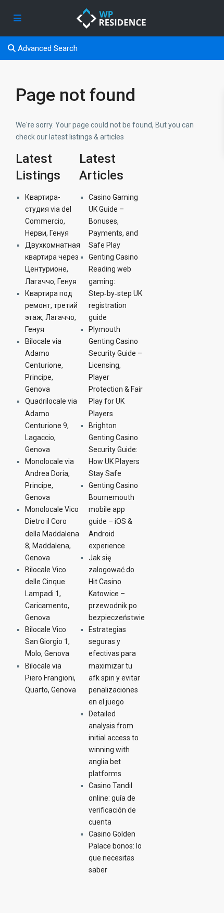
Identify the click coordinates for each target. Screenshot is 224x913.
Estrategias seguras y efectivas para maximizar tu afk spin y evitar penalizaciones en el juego (114, 665)
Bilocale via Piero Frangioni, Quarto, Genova (50, 678)
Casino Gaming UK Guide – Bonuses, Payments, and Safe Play (113, 221)
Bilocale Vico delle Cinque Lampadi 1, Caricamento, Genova (47, 593)
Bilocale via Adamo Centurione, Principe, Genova (44, 365)
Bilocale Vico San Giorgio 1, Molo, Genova (47, 641)
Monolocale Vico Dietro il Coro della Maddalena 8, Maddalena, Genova (52, 533)
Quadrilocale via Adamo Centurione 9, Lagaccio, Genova (51, 425)
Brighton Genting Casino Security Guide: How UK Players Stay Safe (114, 449)
